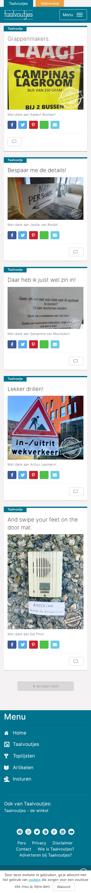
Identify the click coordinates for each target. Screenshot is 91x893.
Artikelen (23, 767)
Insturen (22, 779)
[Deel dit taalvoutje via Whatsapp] (44, 125)
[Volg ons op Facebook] (20, 832)
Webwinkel (50, 3)
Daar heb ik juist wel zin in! (42, 279)
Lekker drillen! (25, 389)
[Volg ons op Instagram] (28, 832)
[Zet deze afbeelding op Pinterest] (33, 125)
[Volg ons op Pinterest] (54, 832)
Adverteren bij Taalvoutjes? (45, 855)
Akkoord (63, 887)
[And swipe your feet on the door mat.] (45, 581)
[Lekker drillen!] (45, 428)
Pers (21, 842)
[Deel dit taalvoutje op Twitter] (22, 125)
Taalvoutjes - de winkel (26, 810)
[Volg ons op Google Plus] (45, 832)
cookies (35, 880)
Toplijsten (24, 756)
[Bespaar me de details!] (45, 198)
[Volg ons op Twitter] (37, 832)
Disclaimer (63, 842)
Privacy (39, 842)
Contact (23, 848)
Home (19, 733)
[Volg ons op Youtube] (71, 832)
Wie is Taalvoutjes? (56, 848)
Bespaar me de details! (37, 170)
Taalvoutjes (18, 3)
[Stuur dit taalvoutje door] (55, 125)
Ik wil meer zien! (45, 686)
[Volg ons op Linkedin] (63, 832)
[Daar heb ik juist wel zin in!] (45, 308)
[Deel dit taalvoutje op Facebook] (12, 125)
